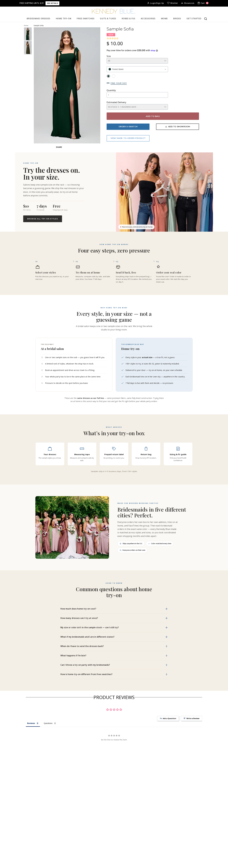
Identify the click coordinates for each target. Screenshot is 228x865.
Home (26, 26)
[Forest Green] (108, 76)
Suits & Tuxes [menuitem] (108, 18)
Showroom (189, 3)
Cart (204, 3)
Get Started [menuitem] (194, 18)
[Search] (205, 19)
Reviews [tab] (31, 723)
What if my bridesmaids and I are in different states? (87, 636)
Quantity (111, 90)
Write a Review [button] (192, 718)
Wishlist (174, 3)
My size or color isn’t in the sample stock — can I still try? (89, 627)
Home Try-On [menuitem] (63, 18)
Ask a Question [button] (169, 718)
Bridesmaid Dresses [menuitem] (38, 18)
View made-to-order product (128, 138)
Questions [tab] (48, 723)
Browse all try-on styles (42, 219)
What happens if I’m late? (73, 655)
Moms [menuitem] (164, 18)
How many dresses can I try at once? (79, 618)
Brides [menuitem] (177, 18)
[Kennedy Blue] (114, 11)
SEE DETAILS (52, 3)
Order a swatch (128, 126)
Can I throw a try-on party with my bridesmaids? (85, 664)
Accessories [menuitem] (148, 18)
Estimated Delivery (116, 102)
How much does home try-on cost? (78, 608)
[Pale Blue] (113, 76)
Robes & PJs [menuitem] (128, 18)
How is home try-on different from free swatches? (86, 674)
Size (109, 56)
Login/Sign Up (157, 3)
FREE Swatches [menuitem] (85, 18)
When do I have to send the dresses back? (82, 646)
